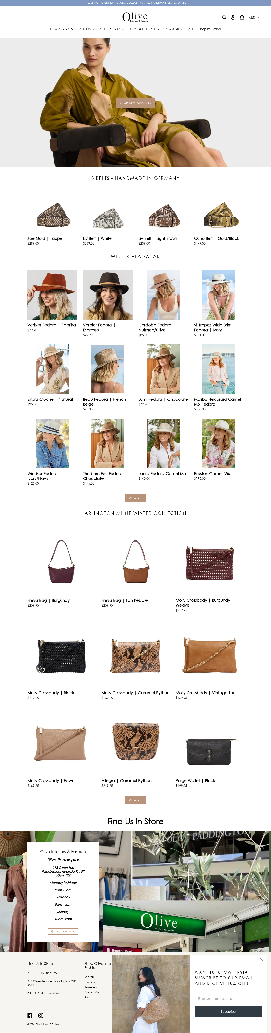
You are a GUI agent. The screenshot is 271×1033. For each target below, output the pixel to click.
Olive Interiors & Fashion (48, 1024)
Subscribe (228, 1011)
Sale (87, 997)
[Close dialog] (262, 959)
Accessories (92, 992)
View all (135, 498)
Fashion (90, 982)
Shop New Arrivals (135, 103)
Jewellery (91, 987)
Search (89, 977)
